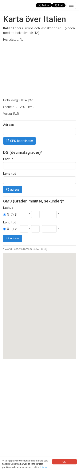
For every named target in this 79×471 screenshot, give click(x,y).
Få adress (13, 189)
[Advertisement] (39, 70)
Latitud (8, 159)
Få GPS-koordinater (19, 141)
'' (58, 214)
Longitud (9, 174)
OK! (64, 461)
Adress (8, 125)
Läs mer (44, 467)
